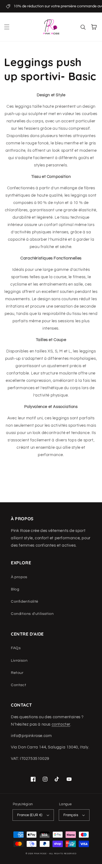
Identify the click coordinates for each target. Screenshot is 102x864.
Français (70, 815)
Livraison (19, 660)
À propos (19, 577)
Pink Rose (40, 853)
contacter (61, 724)
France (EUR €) (29, 815)
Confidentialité (24, 601)
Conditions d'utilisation (32, 614)
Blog (15, 589)
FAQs (16, 648)
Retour (17, 673)
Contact (18, 685)
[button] (7, 27)
